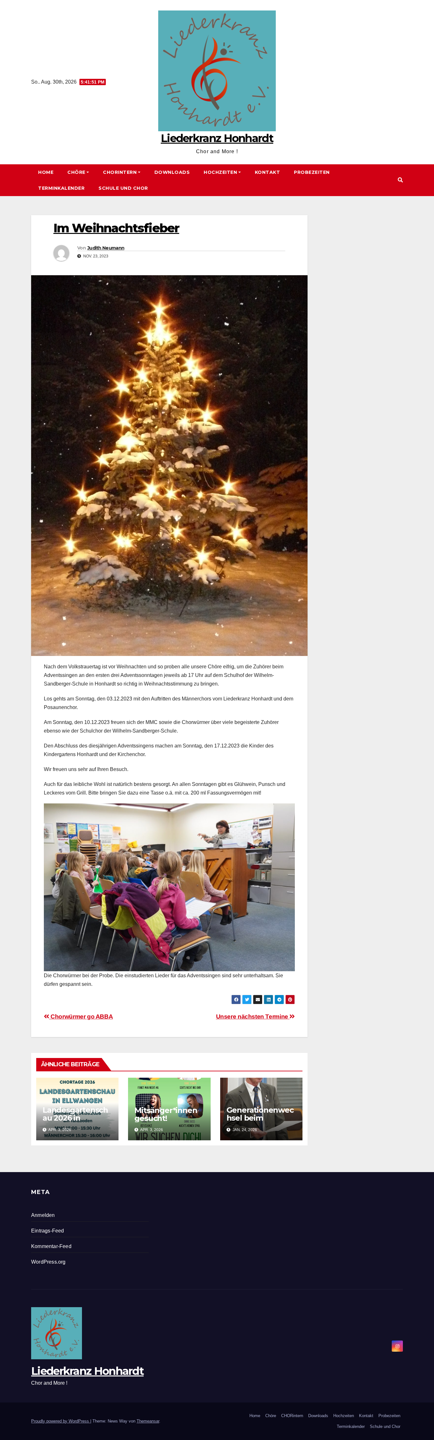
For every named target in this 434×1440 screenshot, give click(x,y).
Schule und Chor (123, 188)
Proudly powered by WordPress (60, 1421)
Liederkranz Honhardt (217, 138)
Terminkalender (61, 188)
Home (45, 172)
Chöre (76, 172)
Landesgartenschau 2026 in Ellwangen (75, 1117)
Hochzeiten (220, 172)
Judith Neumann (105, 248)
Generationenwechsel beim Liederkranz (260, 1117)
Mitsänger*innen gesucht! (165, 1114)
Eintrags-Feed (47, 1230)
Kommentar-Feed (51, 1246)
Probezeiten (312, 172)
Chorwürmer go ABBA (81, 1016)
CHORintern (120, 172)
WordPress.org (48, 1262)
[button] (400, 180)
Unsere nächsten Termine (253, 1016)
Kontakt (267, 172)
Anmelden (43, 1215)
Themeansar (148, 1421)
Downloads (172, 172)
